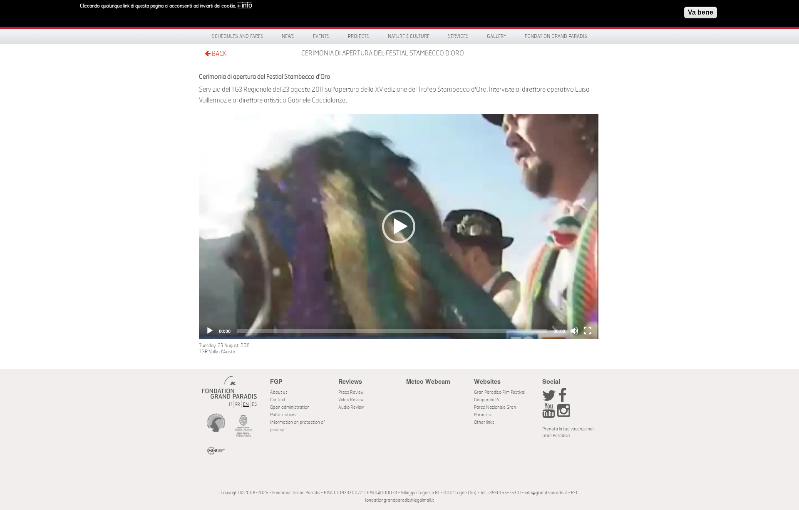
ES (254, 404)
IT (230, 404)
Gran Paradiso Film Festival (499, 392)
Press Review (350, 392)
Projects (359, 36)
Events (321, 36)
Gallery (496, 36)
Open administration (290, 407)
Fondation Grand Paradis (556, 36)
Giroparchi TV (486, 400)
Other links (484, 422)
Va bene (700, 12)
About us (279, 392)
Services (458, 36)
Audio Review (351, 407)
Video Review (350, 400)
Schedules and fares (237, 36)
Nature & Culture (408, 36)
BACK (218, 53)
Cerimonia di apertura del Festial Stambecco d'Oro (382, 53)
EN (246, 404)
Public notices (283, 414)
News (288, 36)
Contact (277, 400)
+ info (244, 5)
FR (237, 404)
